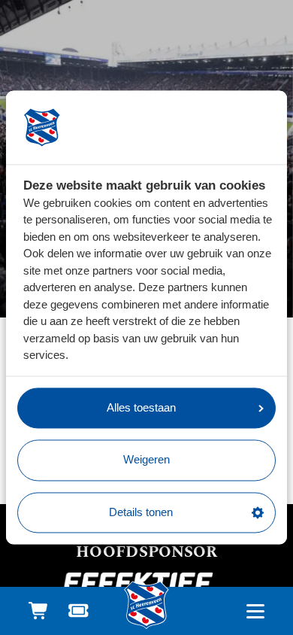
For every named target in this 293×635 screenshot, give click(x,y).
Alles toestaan (141, 407)
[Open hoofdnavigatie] (255, 611)
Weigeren (146, 460)
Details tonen (141, 512)
